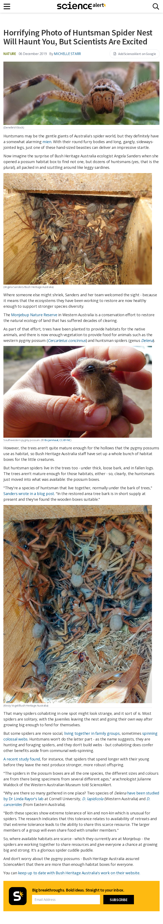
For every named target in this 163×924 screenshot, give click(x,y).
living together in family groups (91, 733)
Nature (9, 53)
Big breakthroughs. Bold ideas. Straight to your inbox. (78, 890)
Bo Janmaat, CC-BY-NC (58, 440)
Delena (147, 340)
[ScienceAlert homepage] (81, 6)
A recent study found (21, 759)
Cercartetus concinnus (67, 340)
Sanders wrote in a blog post (28, 493)
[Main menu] (7, 6)
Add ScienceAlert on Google (137, 54)
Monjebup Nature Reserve (34, 314)
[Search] (156, 6)
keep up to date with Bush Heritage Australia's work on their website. (79, 872)
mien (46, 141)
